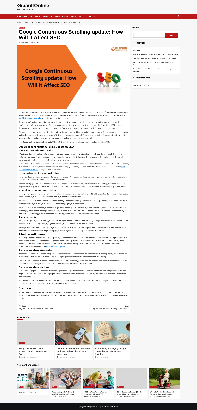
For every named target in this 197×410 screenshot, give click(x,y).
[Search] (178, 16)
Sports (73, 16)
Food (57, 16)
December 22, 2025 (31, 357)
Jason (21, 357)
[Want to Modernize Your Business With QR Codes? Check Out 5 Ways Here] (73, 333)
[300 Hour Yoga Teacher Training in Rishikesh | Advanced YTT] (98, 378)
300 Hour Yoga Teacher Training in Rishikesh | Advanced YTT (155, 58)
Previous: (36, 307)
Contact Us (90, 16)
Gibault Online (24, 42)
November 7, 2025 (165, 396)
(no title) (136, 50)
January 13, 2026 (63, 396)
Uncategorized (89, 386)
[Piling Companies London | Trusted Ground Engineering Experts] (35, 333)
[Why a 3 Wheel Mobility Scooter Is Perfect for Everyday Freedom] (164, 378)
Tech (81, 16)
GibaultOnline (33, 5)
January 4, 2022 (35, 42)
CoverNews (105, 407)
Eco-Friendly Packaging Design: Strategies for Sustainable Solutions (110, 351)
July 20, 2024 (71, 357)
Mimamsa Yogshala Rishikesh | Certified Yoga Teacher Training (155, 54)
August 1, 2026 (33, 392)
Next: (109, 307)
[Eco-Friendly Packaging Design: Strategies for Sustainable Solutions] (112, 333)
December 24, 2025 (96, 396)
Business (34, 16)
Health (65, 16)
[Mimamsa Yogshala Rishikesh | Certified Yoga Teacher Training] (65, 378)
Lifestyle (54, 386)
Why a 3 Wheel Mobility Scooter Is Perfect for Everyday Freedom (153, 70)
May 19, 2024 (105, 357)
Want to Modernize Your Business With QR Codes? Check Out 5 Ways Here (73, 351)
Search (135, 27)
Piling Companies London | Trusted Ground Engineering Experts (33, 351)
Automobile (22, 16)
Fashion (46, 16)
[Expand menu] (39, 16)
